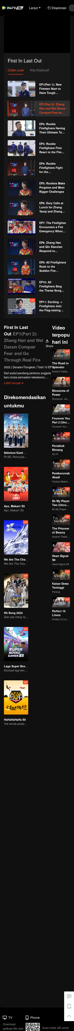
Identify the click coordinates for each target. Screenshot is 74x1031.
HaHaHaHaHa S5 (15, 719)
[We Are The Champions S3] (16, 537)
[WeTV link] (13, 8)
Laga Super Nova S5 (17, 666)
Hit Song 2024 (13, 613)
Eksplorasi (59, 8)
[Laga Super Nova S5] (16, 644)
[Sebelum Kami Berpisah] (16, 431)
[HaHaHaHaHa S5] (16, 697)
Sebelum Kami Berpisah (20, 453)
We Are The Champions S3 (22, 559)
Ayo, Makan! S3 (14, 506)
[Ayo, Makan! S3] (16, 484)
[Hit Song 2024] (16, 591)
